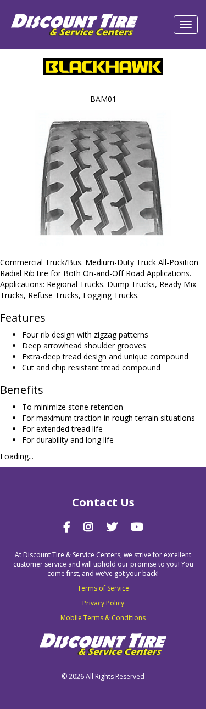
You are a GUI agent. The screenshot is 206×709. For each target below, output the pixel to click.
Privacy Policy (103, 603)
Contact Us (103, 502)
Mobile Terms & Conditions (103, 617)
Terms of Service (103, 588)
